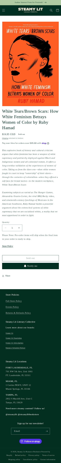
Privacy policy (34, 455)
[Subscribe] (47, 431)
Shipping (5, 138)
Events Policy (12, 307)
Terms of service (48, 455)
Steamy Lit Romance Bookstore (29, 452)
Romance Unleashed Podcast (15, 348)
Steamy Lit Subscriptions (14, 343)
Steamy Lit (9, 333)
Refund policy (20, 455)
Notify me (32, 266)
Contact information (47, 459)
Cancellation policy (30, 459)
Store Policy (7, 246)
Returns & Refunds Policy (18, 313)
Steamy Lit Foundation (14, 338)
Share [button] (7, 276)
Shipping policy (14, 459)
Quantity (5, 222)
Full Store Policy (14, 301)
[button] (3, 10)
